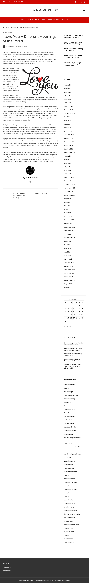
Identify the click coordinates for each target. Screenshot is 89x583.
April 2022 (67, 255)
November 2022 (69, 231)
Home (22, 20)
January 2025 (68, 138)
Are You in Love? (41, 192)
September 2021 (69, 280)
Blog (43, 20)
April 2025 (67, 128)
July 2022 (67, 245)
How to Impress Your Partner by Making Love (19, 194)
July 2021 (67, 288)
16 (82, 312)
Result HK (65, 20)
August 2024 (68, 156)
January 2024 (68, 181)
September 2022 (69, 238)
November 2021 (69, 273)
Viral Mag (57, 580)
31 (65, 321)
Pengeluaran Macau (71, 413)
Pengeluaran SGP (8, 567)
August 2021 (68, 284)
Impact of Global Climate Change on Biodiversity (73, 56)
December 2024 (69, 142)
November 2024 (69, 145)
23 (82, 315)
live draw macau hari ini (72, 514)
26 (71, 318)
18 (68, 315)
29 (79, 318)
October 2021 (68, 277)
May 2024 (67, 167)
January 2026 (68, 110)
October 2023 (68, 192)
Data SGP (6, 564)
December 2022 (69, 227)
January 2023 (68, 224)
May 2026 (67, 96)
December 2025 (69, 113)
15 (79, 312)
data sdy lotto (69, 542)
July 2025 (67, 117)
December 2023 (69, 185)
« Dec (66, 327)
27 (74, 318)
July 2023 (67, 202)
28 (77, 318)
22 (79, 315)
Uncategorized (7, 32)
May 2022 (67, 252)
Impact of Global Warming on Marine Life (73, 50)
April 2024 (67, 170)
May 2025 (67, 124)
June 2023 (67, 206)
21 (76, 315)
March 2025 (68, 131)
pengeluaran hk (69, 409)
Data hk (66, 406)
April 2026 (67, 99)
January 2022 (68, 266)
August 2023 (68, 199)
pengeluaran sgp (70, 399)
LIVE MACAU (68, 420)
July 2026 (67, 89)
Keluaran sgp (68, 392)
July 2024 (67, 160)
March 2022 (68, 259)
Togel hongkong (33, 20)
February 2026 (69, 106)
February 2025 (69, 135)
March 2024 (68, 174)
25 (68, 318)
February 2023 (69, 220)
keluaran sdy (68, 539)
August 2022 (68, 241)
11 (68, 312)
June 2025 (67, 121)
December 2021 (69, 270)
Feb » (70, 327)
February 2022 (69, 263)
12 (71, 312)
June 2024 (67, 163)
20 (74, 315)
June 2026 (67, 92)
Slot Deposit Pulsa (70, 427)
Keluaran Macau (69, 416)
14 (76, 312)
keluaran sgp (68, 402)
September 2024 (70, 152)
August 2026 (68, 85)
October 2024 (69, 149)
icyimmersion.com (44, 10)
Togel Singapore (53, 20)
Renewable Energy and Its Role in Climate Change (73, 43)
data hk (66, 388)
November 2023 (69, 188)
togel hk (67, 535)
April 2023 (67, 213)
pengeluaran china (70, 493)
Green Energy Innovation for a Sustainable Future (74, 36)
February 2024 (69, 177)
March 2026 (68, 103)
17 (65, 315)
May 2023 (67, 209)
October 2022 (68, 234)
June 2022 (67, 248)
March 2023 (68, 216)
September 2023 (69, 195)
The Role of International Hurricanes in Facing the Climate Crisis (72, 64)
